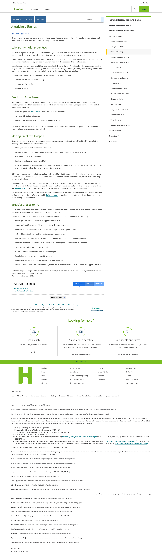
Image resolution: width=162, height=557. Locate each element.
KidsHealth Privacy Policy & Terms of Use (58, 305)
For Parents (17, 19)
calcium (38, 111)
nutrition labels (20, 188)
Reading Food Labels (21, 288)
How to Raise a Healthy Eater (24, 291)
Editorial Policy (39, 305)
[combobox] (95, 19)
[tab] (99, 284)
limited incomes (52, 195)
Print (25, 33)
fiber (32, 111)
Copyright (76, 305)
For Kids (29, 19)
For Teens (40, 19)
